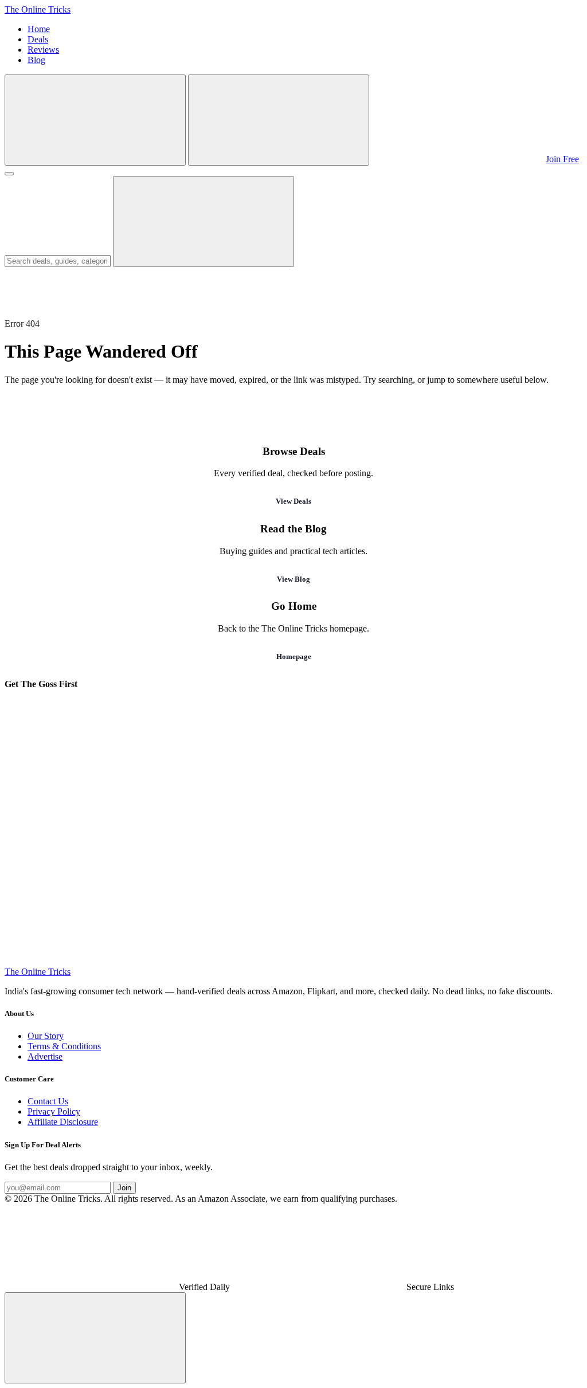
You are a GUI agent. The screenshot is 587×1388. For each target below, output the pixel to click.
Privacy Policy (54, 1111)
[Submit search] (203, 221)
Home (39, 29)
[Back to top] (95, 1337)
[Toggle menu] (9, 173)
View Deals (293, 501)
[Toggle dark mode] (278, 120)
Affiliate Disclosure (63, 1122)
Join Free (562, 159)
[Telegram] (91, 785)
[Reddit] (265, 961)
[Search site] (95, 120)
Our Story (46, 1036)
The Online (38, 9)
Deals (38, 39)
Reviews (43, 49)
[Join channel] (457, 159)
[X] (439, 873)
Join (124, 1187)
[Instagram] (439, 785)
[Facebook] (91, 873)
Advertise (45, 1056)
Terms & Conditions (64, 1046)
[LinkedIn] (91, 961)
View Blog (293, 579)
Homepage (293, 656)
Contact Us (48, 1101)
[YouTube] (265, 873)
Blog (36, 60)
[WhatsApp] (265, 785)
